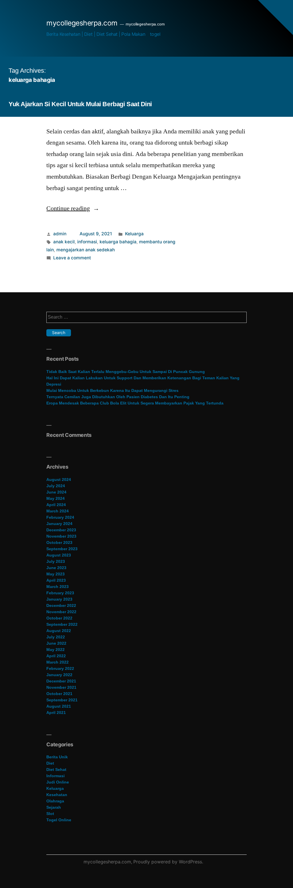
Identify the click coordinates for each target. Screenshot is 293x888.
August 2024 (58, 479)
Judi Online (57, 782)
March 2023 (57, 586)
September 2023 (62, 548)
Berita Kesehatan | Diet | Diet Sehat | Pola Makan (95, 34)
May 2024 (55, 498)
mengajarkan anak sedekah (85, 249)
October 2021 (59, 693)
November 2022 (61, 611)
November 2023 (61, 536)
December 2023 (61, 530)
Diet (50, 763)
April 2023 (56, 580)
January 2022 (59, 674)
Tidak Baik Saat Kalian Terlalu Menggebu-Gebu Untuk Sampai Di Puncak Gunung (125, 371)
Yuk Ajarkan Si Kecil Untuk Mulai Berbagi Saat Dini (80, 104)
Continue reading (72, 208)
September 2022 (62, 624)
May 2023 (55, 574)
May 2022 (55, 649)
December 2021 (61, 681)
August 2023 (58, 555)
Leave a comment (72, 258)
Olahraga (55, 801)
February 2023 (60, 593)
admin (59, 233)
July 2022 (55, 637)
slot (50, 813)
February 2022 (60, 668)
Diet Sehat (56, 769)
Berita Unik (57, 757)
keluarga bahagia (118, 241)
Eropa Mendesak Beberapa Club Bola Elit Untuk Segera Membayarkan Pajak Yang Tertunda (134, 403)
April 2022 (56, 656)
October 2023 (59, 542)
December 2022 (61, 605)
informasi (87, 241)
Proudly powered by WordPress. (168, 862)
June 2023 (56, 567)
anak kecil (64, 241)
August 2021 (58, 706)
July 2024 (55, 486)
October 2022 (59, 618)
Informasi (55, 775)
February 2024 (60, 517)
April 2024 (56, 504)
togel (155, 34)
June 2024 (56, 492)
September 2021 (62, 700)
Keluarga (134, 233)
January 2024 (59, 523)
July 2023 (55, 561)
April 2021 (56, 712)
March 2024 (57, 511)
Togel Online (58, 820)
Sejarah (53, 807)
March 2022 (57, 662)
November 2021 (61, 687)
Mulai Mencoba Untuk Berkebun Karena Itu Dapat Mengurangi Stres (112, 390)
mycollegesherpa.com (82, 23)
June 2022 (56, 643)
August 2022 (58, 630)
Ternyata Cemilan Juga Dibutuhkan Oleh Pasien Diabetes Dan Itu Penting (117, 396)
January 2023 (59, 599)
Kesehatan (56, 794)
